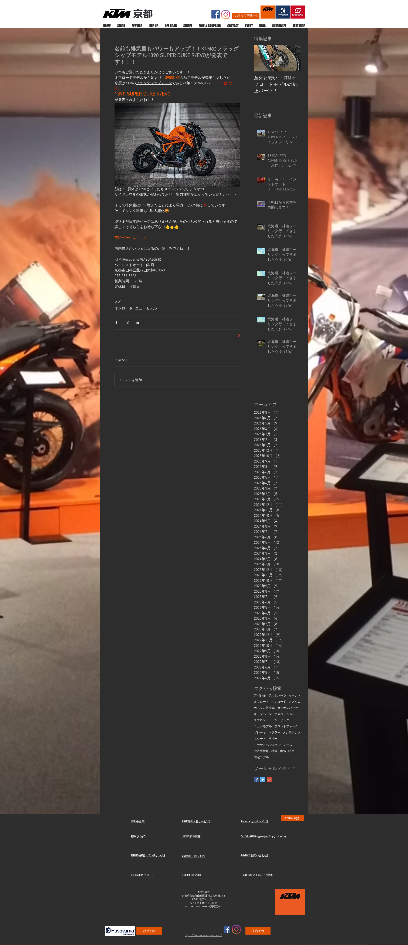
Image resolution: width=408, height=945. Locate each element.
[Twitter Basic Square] (262, 779)
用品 (283, 751)
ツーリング (281, 720)
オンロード (124, 308)
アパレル (260, 696)
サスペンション (284, 714)
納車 (291, 751)
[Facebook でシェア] (117, 322)
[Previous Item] (261, 58)
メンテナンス (292, 733)
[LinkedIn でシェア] (137, 322)
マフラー (274, 733)
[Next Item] (294, 58)
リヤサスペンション (267, 745)
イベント (295, 696)
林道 (274, 751)
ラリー (272, 739)
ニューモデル (146, 308)
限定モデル (261, 757)
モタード (260, 739)
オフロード (261, 702)
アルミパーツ (277, 696)
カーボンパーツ (287, 708)
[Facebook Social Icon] (215, 14)
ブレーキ (260, 733)
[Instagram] (225, 14)
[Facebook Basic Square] (256, 779)
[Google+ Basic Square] (269, 779)
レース (287, 745)
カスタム (295, 702)
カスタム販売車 (264, 708)
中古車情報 (261, 751)
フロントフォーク (286, 726)
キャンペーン (263, 714)
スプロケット (263, 720)
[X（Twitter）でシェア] (127, 322)
